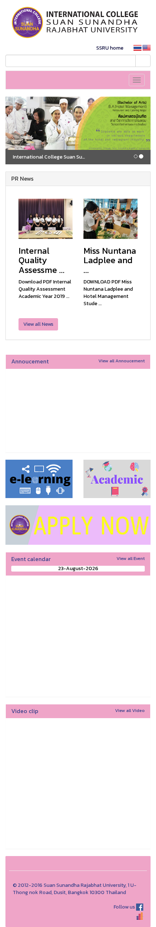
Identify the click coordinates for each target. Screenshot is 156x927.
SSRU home (109, 48)
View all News (38, 324)
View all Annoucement (121, 360)
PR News (22, 178)
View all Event (130, 558)
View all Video (130, 710)
